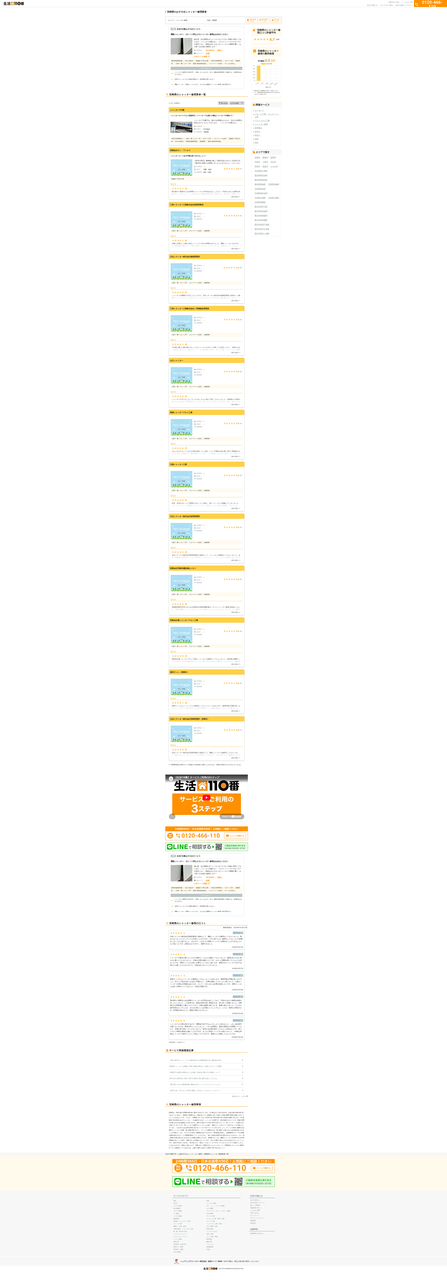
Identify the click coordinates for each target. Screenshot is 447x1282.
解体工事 (209, 1242)
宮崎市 (257, 157)
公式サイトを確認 (200, 56)
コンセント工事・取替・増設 (215, 1218)
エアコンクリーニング (180, 1236)
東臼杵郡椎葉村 (261, 215)
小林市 (265, 162)
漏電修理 (176, 1218)
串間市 (257, 166)
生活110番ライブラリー (404, 5)
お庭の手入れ (183, 1154)
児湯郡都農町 (260, 202)
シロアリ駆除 (177, 1206)
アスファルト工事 (262, 120)
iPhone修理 (177, 1252)
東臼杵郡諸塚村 (261, 211)
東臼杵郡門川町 (261, 206)
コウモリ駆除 (177, 1216)
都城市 (265, 157)
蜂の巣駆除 (176, 1208)
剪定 (257, 142)
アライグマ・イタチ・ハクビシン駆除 (218, 1211)
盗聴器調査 (209, 1247)
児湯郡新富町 (260, 189)
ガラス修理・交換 (212, 1226)
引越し (208, 1249)
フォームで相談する (236, 836)
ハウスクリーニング (179, 1234)
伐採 (257, 139)
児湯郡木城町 (260, 198)
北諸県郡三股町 (261, 171)
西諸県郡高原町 (261, 175)
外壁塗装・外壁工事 (179, 1244)
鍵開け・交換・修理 (179, 1226)
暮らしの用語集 (255, 1205)
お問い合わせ (254, 1213)
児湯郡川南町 (273, 198)
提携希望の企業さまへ (257, 1233)
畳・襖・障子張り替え (180, 1231)
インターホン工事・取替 (214, 1224)
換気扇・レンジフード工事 (181, 1221)
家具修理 (209, 1239)
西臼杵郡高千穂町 (262, 224)
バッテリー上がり (212, 1231)
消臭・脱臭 (209, 1234)
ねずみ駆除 (209, 1213)
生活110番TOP (170, 1154)
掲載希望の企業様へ (394, 2)
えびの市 (274, 166)
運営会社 (253, 1223)
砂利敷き (258, 128)
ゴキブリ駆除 (177, 1211)
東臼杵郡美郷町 (261, 220)
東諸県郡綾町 (260, 184)
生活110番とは (372, 5)
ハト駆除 (176, 1213)
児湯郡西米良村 (261, 193)
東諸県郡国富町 (261, 180)
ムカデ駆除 (209, 1208)
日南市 (257, 162)
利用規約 (253, 1220)
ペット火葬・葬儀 (212, 1236)
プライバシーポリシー (257, 1218)
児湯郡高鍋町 (273, 184)
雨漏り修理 (209, 1229)
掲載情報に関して (255, 1208)
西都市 (265, 166)
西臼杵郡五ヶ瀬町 (262, 233)
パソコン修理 (177, 1239)
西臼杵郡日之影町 (262, 229)
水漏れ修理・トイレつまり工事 (183, 1229)
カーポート (259, 110)
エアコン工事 (210, 1221)
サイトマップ (254, 1215)
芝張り (257, 131)
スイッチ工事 (177, 1224)
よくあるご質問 (408, 2)
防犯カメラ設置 (178, 1247)
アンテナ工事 (210, 1216)
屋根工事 (176, 1242)
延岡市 (273, 157)
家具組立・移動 (178, 1249)
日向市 (273, 162)
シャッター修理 (261, 124)
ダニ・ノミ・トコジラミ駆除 (215, 1206)
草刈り (257, 135)
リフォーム (209, 1244)
